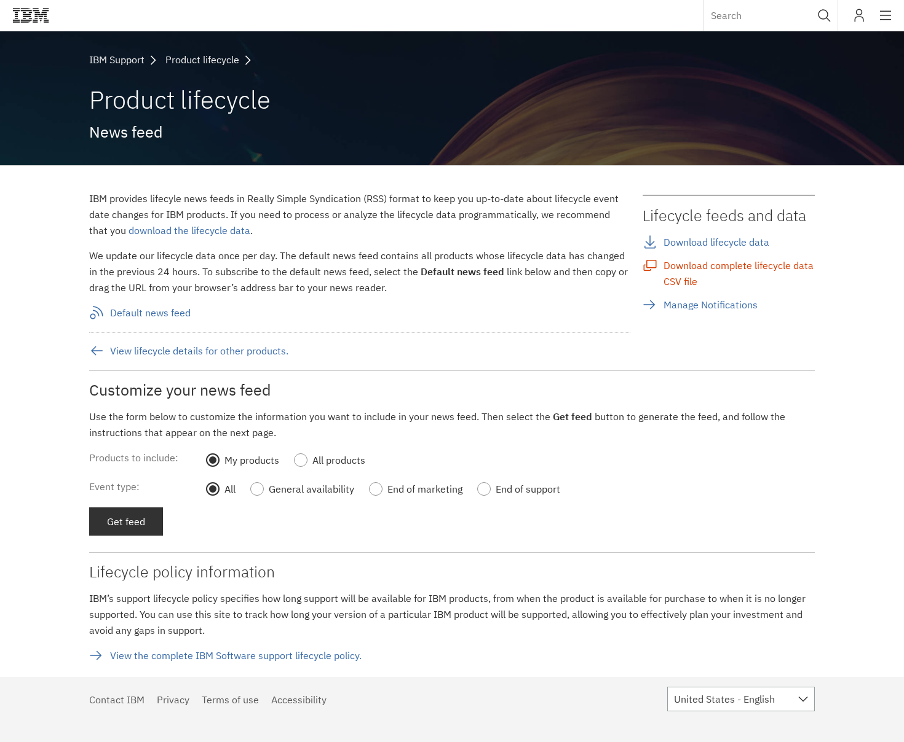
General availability (311, 489)
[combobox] (770, 15)
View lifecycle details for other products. (199, 351)
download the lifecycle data (189, 230)
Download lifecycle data (716, 242)
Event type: (114, 486)
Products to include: (133, 457)
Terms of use (230, 699)
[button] (824, 15)
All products (338, 460)
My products (251, 460)
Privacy (173, 699)
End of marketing (424, 489)
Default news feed (150, 313)
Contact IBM (117, 699)
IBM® (30, 15)
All (230, 489)
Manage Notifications (711, 305)
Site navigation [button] (886, 21)
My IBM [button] (859, 20)
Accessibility (299, 699)
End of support (528, 489)
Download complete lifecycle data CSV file (739, 273)
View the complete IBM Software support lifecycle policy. (236, 655)
